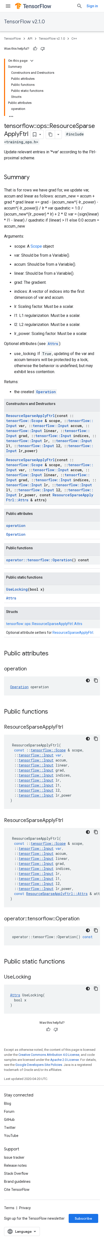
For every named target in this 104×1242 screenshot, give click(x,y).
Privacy (25, 1208)
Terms (9, 1208)
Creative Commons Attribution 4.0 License (48, 1055)
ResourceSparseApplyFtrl (30, 415)
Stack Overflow (16, 1173)
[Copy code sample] (96, 680)
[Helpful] (35, 48)
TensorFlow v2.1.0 (24, 22)
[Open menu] (8, 6)
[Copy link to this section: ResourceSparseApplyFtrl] (68, 727)
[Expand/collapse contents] (32, 61)
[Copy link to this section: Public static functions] (70, 962)
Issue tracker (14, 1157)
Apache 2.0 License (64, 1060)
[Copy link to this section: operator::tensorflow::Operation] (85, 919)
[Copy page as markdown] (50, 134)
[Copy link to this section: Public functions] (53, 712)
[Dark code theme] (88, 680)
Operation (46, 391)
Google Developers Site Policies (38, 1065)
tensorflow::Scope (24, 420)
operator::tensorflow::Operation (39, 560)
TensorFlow (12, 38)
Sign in (92, 6)
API (30, 38)
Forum (9, 1112)
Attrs (53, 343)
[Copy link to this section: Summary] (35, 178)
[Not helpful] (42, 48)
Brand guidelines (17, 1182)
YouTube (11, 1136)
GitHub (9, 1120)
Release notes (15, 1165)
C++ (74, 38)
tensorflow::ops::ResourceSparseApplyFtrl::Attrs (44, 624)
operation (15, 525)
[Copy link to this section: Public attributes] (53, 654)
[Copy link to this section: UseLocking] (36, 977)
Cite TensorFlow (17, 1190)
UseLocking (17, 589)
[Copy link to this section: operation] (32, 669)
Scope (36, 246)
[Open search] (79, 6)
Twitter (10, 1128)
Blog (7, 1103)
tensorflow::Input (51, 425)
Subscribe (83, 1218)
